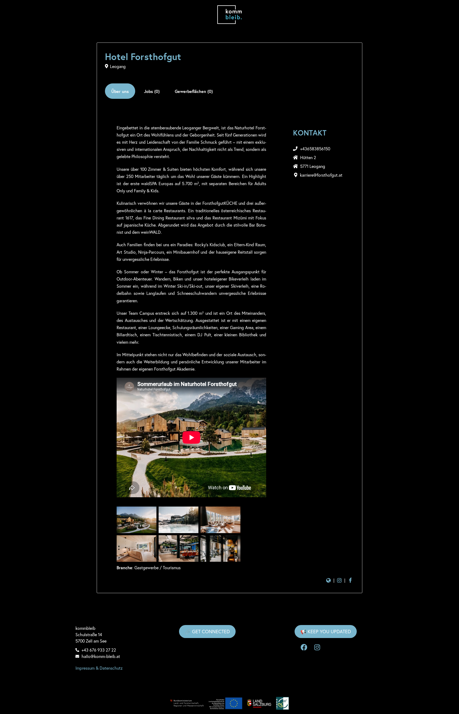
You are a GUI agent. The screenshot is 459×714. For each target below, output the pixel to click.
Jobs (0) (152, 91)
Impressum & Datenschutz (99, 668)
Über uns (120, 91)
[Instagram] (317, 647)
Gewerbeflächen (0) (194, 91)
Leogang (118, 66)
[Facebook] (304, 647)
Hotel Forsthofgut (143, 56)
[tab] (120, 91)
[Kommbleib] (229, 14)
